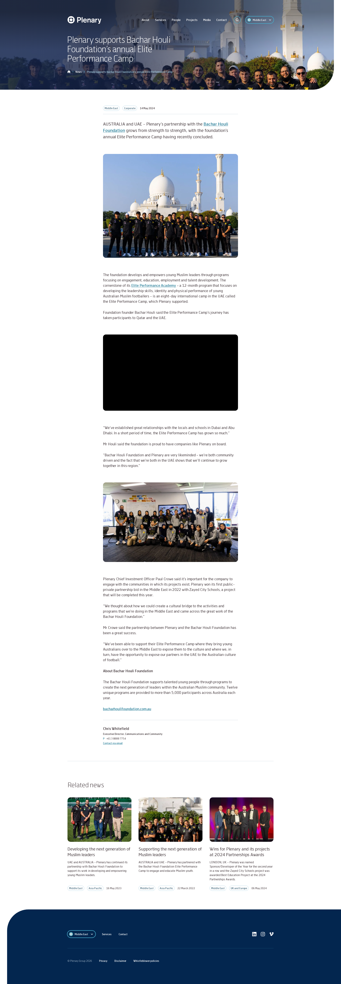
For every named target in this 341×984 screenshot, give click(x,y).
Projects (191, 20)
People (176, 20)
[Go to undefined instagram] (263, 934)
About (146, 20)
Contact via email (113, 743)
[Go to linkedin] (254, 934)
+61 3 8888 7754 (116, 738)
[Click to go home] (68, 72)
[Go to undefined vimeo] (271, 934)
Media (207, 20)
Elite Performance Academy (153, 285)
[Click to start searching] (237, 19)
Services (160, 20)
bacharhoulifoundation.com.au (127, 708)
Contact (221, 20)
